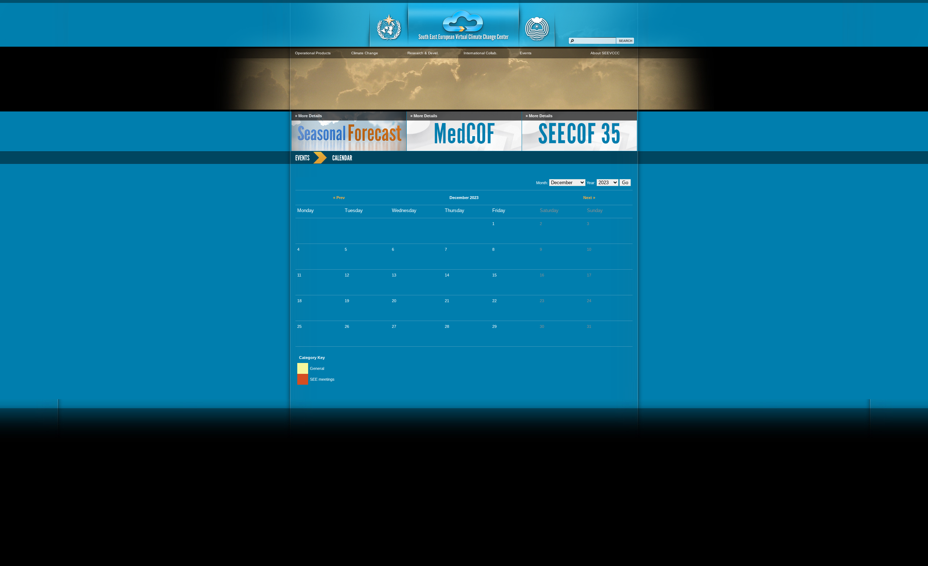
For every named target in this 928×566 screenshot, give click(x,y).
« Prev (339, 197)
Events (525, 53)
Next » (589, 197)
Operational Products (313, 53)
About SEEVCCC (605, 53)
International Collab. (480, 53)
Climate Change (364, 53)
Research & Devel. (423, 53)
